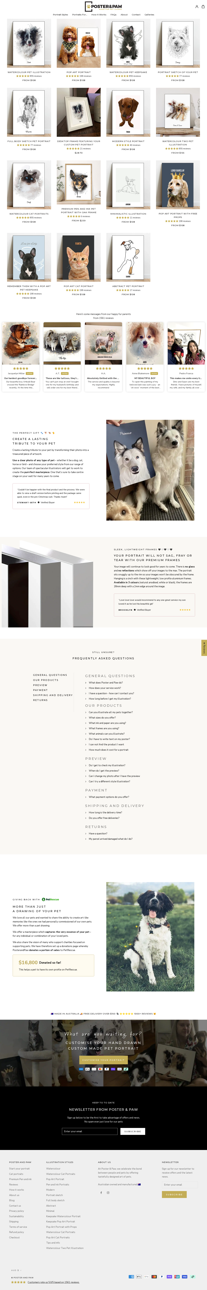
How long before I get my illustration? (110, 698)
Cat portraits (16, 1174)
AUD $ (15, 1270)
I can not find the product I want (106, 744)
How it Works (98, 14)
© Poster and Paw (22, 1277)
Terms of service (18, 1227)
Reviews (13, 1184)
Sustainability (16, 1216)
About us (14, 1195)
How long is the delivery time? (105, 812)
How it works (16, 1189)
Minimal (50, 1211)
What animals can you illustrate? (107, 733)
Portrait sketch (54, 1195)
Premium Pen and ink (20, 1179)
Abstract (51, 1205)
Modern (50, 1189)
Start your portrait (19, 1168)
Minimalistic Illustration (128, 213)
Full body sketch (55, 1200)
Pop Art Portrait (79, 72)
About (124, 14)
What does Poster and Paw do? (106, 682)
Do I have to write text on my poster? (109, 739)
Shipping (13, 1221)
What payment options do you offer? (109, 797)
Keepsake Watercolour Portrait (63, 1216)
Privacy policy (16, 1211)
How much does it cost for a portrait (108, 750)
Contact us (15, 1205)
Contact (136, 14)
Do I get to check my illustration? (107, 765)
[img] (20, 368)
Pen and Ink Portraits (57, 1184)
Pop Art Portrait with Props (61, 1227)
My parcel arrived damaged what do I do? (111, 839)
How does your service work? (105, 688)
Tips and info (53, 1242)
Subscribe (132, 1131)
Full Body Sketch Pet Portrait (29, 141)
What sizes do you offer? (102, 717)
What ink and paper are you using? (107, 723)
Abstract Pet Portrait (128, 286)
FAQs (113, 14)
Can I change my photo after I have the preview (114, 776)
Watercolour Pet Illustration (29, 72)
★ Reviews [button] (204, 648)
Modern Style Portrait (128, 141)
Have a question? (98, 833)
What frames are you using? (104, 728)
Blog (12, 1200)
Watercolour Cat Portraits (29, 213)
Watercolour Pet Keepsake (128, 72)
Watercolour (53, 1168)
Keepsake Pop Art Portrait (60, 1221)
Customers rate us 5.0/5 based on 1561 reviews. (53, 1282)
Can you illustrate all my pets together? (111, 712)
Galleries (149, 14)
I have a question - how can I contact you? (111, 693)
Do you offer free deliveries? (104, 818)
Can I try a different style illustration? (109, 781)
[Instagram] (108, 1193)
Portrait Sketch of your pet (178, 72)
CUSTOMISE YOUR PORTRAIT (103, 1060)
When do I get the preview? (104, 770)
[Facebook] (101, 1193)
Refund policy (16, 1232)
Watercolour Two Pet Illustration (65, 1248)
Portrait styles (60, 14)
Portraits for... (79, 14)
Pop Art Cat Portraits (58, 1237)
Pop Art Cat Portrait (79, 286)
